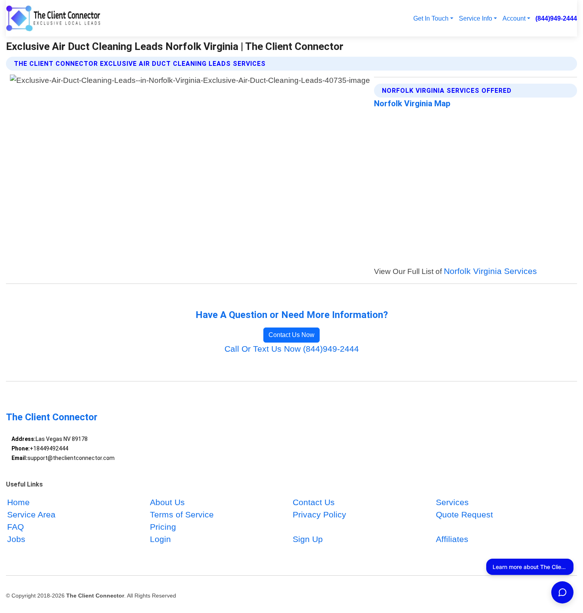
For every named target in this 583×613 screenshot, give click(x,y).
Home (18, 502)
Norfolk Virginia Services (490, 271)
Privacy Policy (319, 514)
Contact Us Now (291, 334)
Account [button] (513, 18)
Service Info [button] (475, 18)
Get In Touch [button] (431, 18)
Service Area (31, 514)
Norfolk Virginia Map (412, 103)
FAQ (15, 526)
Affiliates (452, 539)
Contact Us (314, 502)
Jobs (16, 539)
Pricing (163, 526)
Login (160, 539)
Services (452, 502)
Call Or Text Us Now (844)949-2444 (291, 348)
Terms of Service (182, 514)
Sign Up (308, 539)
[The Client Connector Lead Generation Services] (53, 18)
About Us (167, 502)
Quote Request (464, 514)
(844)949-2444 (556, 18)
